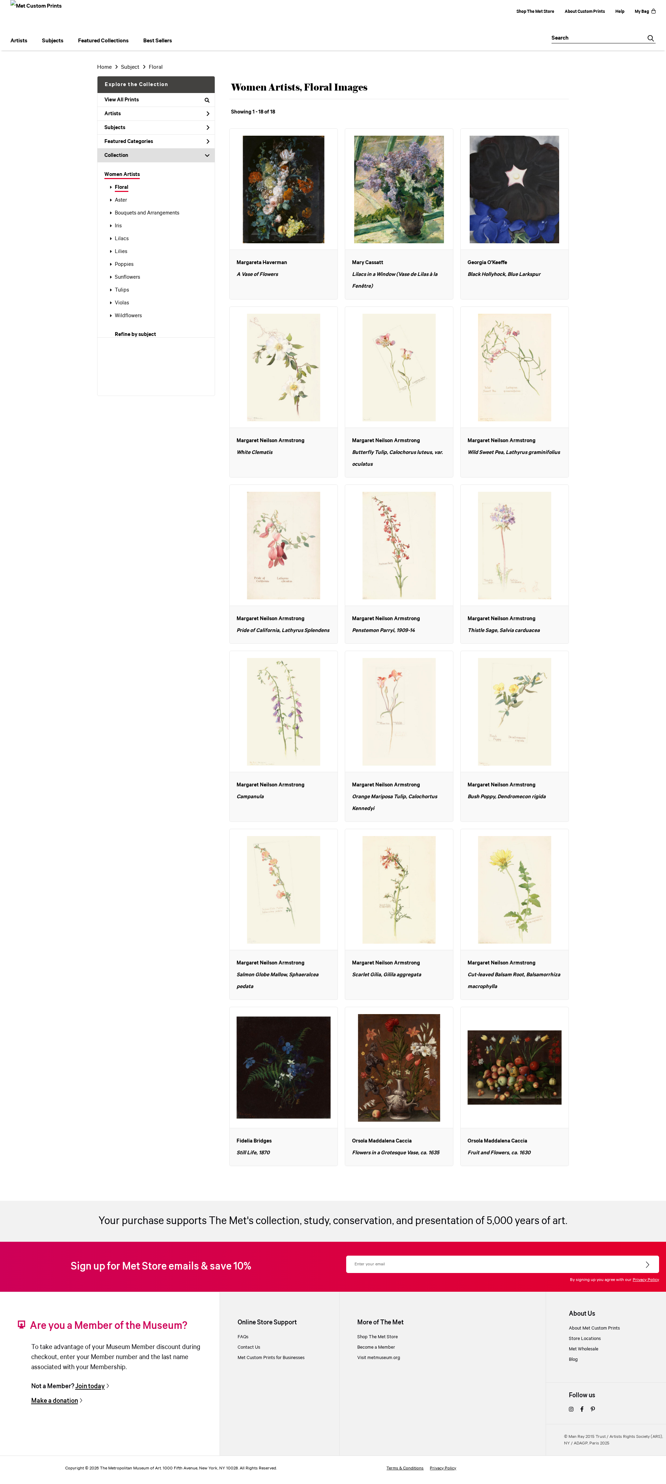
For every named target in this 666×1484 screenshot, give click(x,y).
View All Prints (121, 99)
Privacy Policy (646, 1280)
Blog (573, 1359)
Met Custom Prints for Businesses (271, 1358)
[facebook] (582, 1410)
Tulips (122, 290)
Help (619, 12)
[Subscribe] (648, 1265)
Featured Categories (128, 141)
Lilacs (122, 238)
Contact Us (249, 1347)
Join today (90, 1386)
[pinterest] (593, 1410)
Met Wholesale (583, 1349)
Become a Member (376, 1347)
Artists (112, 113)
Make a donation (54, 1401)
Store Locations (585, 1338)
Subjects (114, 127)
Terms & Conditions (405, 1468)
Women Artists (122, 174)
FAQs (243, 1337)
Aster (121, 200)
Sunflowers (127, 277)
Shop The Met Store (535, 12)
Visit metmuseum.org (378, 1358)
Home (104, 67)
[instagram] (571, 1410)
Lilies (121, 251)
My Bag (642, 12)
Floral (121, 187)
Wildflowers (128, 315)
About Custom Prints (585, 12)
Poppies (124, 264)
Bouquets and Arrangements (147, 213)
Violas (122, 303)
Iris (118, 225)
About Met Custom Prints (594, 1328)
